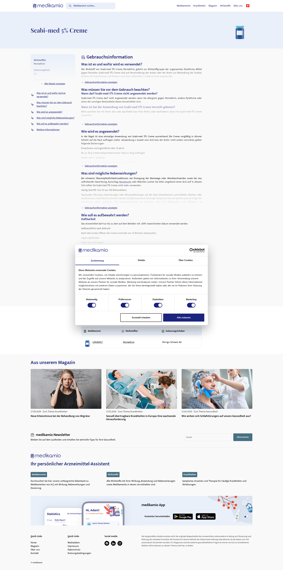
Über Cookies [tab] (186, 260)
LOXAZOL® (98, 342)
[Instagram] (119, 543)
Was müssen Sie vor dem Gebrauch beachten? (54, 104)
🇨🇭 (248, 6)
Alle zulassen (184, 317)
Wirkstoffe (225, 6)
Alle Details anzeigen (54, 84)
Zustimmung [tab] (97, 260)
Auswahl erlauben (141, 317)
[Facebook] (107, 543)
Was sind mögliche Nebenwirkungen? (55, 118)
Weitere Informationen (48, 130)
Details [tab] (141, 260)
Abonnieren (243, 437)
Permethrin (128, 342)
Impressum (73, 546)
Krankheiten (199, 6)
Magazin (213, 6)
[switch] (125, 305)
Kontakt (35, 553)
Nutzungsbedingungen (79, 553)
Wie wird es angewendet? (49, 112)
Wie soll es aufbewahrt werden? (53, 124)
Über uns (238, 6)
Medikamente (183, 6)
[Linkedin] (113, 543)
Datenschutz (74, 550)
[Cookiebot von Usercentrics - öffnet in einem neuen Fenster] (192, 250)
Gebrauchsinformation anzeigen (101, 82)
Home (34, 543)
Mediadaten (74, 543)
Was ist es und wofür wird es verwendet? (51, 95)
